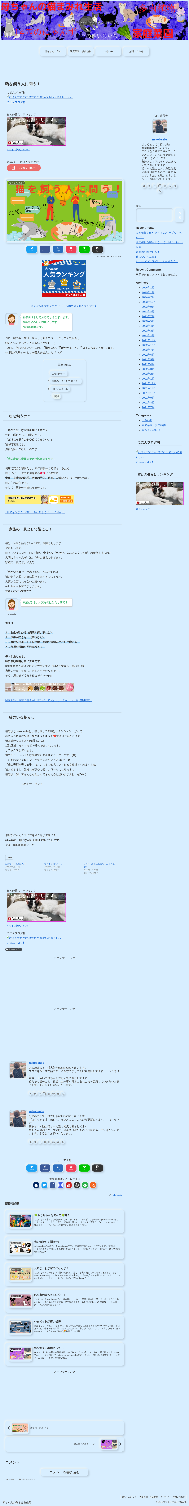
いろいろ (147, 420)
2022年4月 (148, 364)
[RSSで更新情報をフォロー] (63, 1094)
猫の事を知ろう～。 (53, 864)
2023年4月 (148, 325)
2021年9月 (148, 397)
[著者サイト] (31, 1094)
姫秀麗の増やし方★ (148, 251)
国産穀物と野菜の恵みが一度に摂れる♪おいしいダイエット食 (48, 700)
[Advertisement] (64, 70)
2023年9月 (148, 306)
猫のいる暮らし (60, 388)
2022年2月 (148, 373)
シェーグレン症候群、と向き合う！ (157, 261)
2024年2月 (148, 297)
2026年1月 (148, 287)
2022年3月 (148, 369)
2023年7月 (148, 316)
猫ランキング (143, 509)
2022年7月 (148, 349)
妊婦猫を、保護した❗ (15, 864)
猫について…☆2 (146, 256)
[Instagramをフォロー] (44, 1094)
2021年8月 (148, 402)
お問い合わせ (179, 1497)
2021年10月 (149, 393)
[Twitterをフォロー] (35, 1094)
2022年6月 (148, 354)
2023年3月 (148, 330)
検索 (138, 205)
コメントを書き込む (64, 1472)
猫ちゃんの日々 (15, 949)
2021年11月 (149, 388)
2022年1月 (148, 378)
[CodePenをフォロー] (54, 1094)
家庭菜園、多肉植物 (154, 425)
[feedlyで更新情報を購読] (58, 1094)
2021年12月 (149, 383)
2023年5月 (148, 321)
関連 (56, 396)
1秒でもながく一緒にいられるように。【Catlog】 (35, 512)
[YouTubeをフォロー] (49, 1094)
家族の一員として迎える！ (66, 381)
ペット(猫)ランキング (18, 149)
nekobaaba (36, 1062)
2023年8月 (148, 311)
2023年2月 (148, 335)
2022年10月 (149, 345)
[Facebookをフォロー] (40, 1094)
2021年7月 (148, 407)
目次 (60, 364)
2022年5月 (148, 359)
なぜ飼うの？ (59, 373)
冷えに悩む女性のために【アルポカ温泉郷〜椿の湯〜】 (64, 305)
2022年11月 (149, 340)
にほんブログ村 (16, 102)
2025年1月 (148, 292)
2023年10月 (149, 301)
